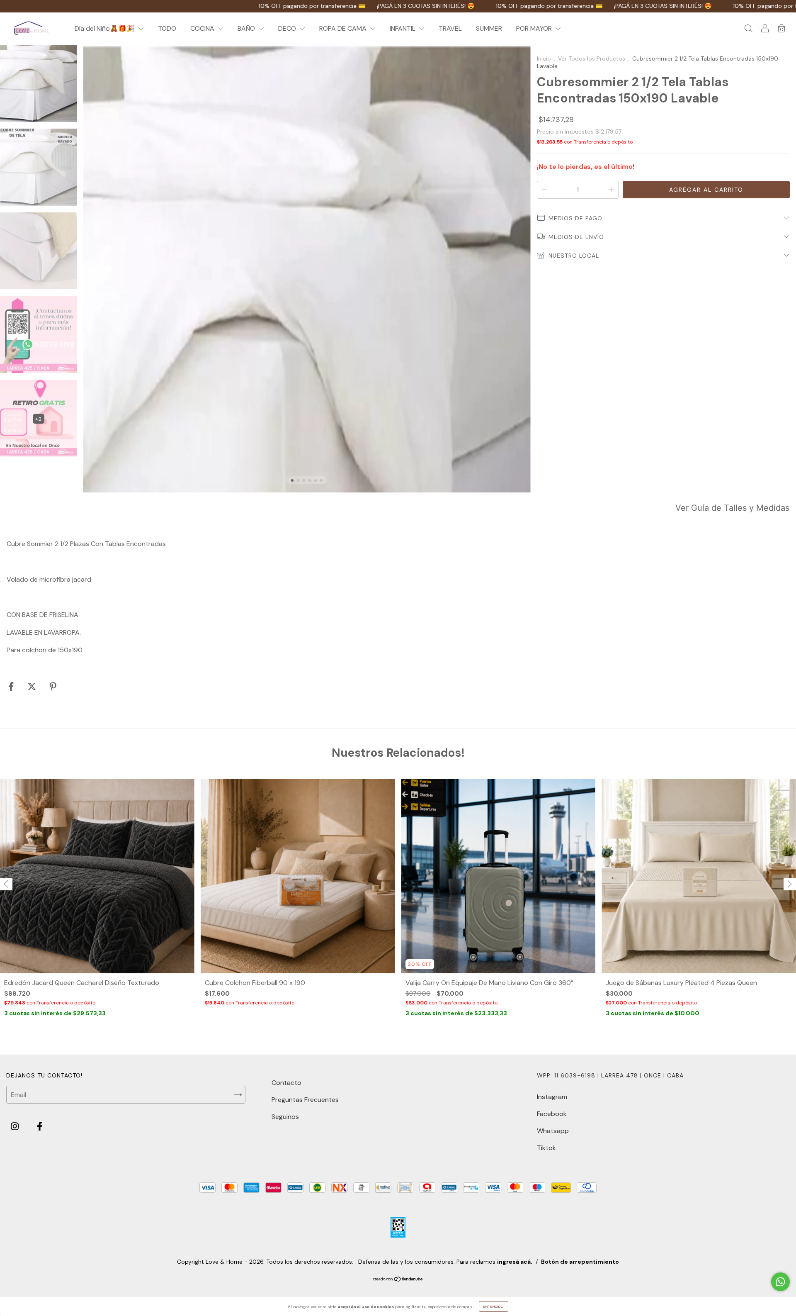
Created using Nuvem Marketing (398, 295)
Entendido (493, 1306)
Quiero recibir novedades (398, 265)
